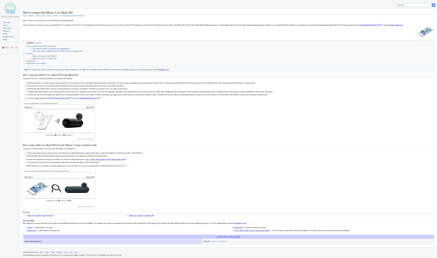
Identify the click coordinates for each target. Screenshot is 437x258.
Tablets (5, 39)
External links (31, 61)
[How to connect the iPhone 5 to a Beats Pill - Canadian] (11, 48)
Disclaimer (59, 252)
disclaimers (162, 69)
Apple (29, 227)
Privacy (66, 252)
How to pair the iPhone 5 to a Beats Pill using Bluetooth (51, 49)
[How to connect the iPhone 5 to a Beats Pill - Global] (3, 48)
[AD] (125, 165)
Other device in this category (36, 63)
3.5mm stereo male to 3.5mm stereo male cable (107, 159)
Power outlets (7, 28)
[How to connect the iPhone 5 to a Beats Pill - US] (7, 48)
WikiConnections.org (32, 252)
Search (5, 25)
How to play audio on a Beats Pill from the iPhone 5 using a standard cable (57, 51)
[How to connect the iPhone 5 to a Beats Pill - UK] (16, 48)
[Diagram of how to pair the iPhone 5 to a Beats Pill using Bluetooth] (59, 141)
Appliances (6, 31)
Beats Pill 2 (214, 241)
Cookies (52, 252)
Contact (46, 252)
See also (30, 53)
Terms (71, 252)
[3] (71, 97)
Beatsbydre (31, 230)
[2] (382, 24)
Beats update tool (396, 25)
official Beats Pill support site (370, 25)
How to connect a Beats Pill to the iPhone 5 (41, 46)
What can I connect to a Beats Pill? (44, 58)
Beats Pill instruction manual (60, 98)
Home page (6, 22)
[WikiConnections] (10, 4)
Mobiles (5, 34)
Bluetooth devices (8, 37)
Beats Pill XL (223, 241)
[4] (125, 159)
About (41, 252)
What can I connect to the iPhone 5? (45, 56)
